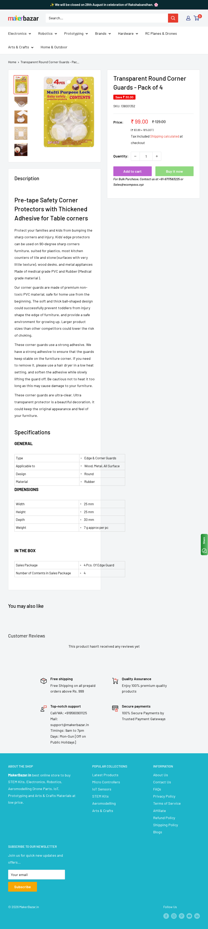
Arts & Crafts (18, 47)
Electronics (17, 33)
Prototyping (73, 33)
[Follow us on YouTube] (189, 916)
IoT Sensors (101, 789)
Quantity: (120, 156)
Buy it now (174, 171)
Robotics (45, 33)
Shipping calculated (164, 136)
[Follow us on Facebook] (166, 916)
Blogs (157, 832)
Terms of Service (167, 803)
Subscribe (22, 887)
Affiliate (159, 810)
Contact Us (162, 782)
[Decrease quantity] (135, 156)
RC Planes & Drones (161, 33)
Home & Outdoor (54, 47)
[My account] (188, 18)
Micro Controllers (106, 782)
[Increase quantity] (157, 156)
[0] (196, 18)
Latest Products (105, 775)
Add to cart (132, 171)
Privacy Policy (164, 796)
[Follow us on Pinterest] (181, 916)
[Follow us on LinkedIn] (197, 916)
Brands (100, 33)
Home (12, 62)
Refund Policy (164, 817)
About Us (160, 775)
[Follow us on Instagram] (174, 916)
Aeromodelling (104, 803)
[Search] (173, 18)
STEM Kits (100, 796)
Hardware (126, 33)
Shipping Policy (165, 825)
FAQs (157, 789)
